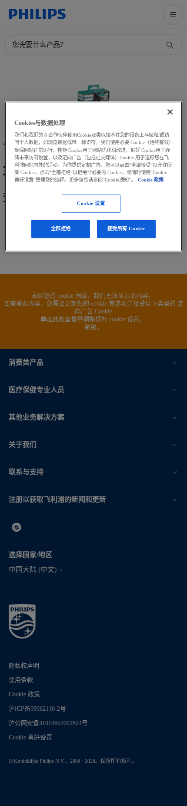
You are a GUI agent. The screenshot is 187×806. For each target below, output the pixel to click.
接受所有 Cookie (126, 228)
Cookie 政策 (151, 179)
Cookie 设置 (91, 203)
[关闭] (170, 111)
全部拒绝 (61, 228)
